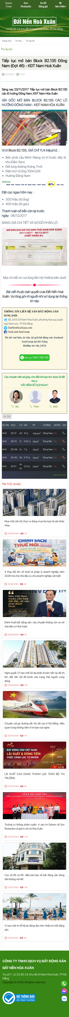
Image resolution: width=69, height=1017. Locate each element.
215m (36, 466)
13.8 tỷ (27, 466)
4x (20, 449)
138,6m (37, 433)
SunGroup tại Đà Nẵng (35, 341)
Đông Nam (48, 433)
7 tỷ (25, 449)
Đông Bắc (47, 441)
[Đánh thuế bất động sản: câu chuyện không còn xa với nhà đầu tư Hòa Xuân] (34, 603)
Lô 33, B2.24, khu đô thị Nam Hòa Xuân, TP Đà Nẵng (34, 28)
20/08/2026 (13, 533)
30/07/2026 (13, 736)
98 (25, 938)
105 (26, 685)
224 (26, 837)
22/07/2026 (13, 887)
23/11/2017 (9, 74)
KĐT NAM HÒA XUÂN (49, 105)
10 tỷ (26, 433)
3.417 (22, 74)
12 (20, 441)
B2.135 (49, 100)
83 (25, 634)
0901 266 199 (36, 357)
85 (25, 786)
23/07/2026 (13, 837)
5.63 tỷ (27, 441)
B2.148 (14, 449)
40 (20, 433)
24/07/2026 (13, 786)
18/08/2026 (13, 584)
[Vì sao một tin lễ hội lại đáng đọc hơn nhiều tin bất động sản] (34, 906)
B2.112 (14, 441)
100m (36, 441)
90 (20, 457)
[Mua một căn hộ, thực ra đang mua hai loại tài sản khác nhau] (34, 502)
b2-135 (7, 416)
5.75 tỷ (27, 457)
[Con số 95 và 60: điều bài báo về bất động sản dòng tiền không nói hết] (34, 856)
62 (25, 584)
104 (25, 887)
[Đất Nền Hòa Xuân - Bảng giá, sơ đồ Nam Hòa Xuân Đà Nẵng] (34, 21)
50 (25, 533)
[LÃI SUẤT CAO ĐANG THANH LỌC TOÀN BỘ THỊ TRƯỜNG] (34, 754)
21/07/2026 (13, 938)
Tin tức (18, 40)
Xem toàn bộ (59, 475)
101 (25, 736)
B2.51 (13, 466)
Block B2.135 (18, 150)
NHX (4, 433)
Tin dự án (30, 40)
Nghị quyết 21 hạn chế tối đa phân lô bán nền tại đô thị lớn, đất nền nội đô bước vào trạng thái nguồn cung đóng (34, 677)
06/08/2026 (13, 634)
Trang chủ (6, 40)
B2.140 (14, 457)
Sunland (58, 337)
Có (55, 433)
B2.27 (13, 433)
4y (20, 468)
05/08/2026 (13, 685)
